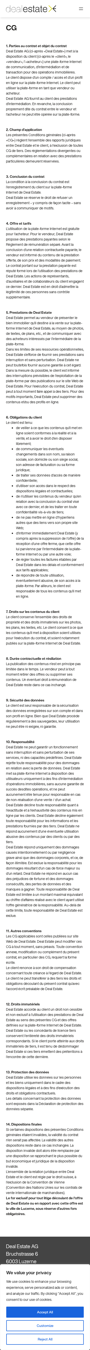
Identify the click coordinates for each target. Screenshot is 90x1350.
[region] (45, 1307)
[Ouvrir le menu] (81, 9)
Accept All (45, 1312)
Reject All (45, 1339)
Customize (45, 1325)
